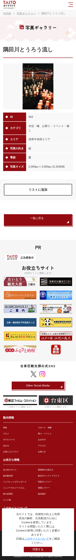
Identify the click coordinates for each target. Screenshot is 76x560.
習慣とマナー (44, 488)
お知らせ (42, 452)
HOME (7, 13)
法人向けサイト (10, 470)
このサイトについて (36, 538)
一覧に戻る (37, 218)
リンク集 (7, 500)
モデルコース (9, 440)
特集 (5, 427)
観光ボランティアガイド (48, 476)
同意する (38, 549)
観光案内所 (8, 476)
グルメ (6, 433)
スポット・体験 (45, 427)
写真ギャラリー (45, 482)
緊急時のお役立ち (46, 470)
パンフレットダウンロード (15, 482)
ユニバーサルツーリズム (14, 488)
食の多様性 (8, 494)
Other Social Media (38, 385)
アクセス (42, 446)
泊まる (6, 446)
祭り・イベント (45, 433)
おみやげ (42, 440)
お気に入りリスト (11, 452)
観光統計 (42, 494)
